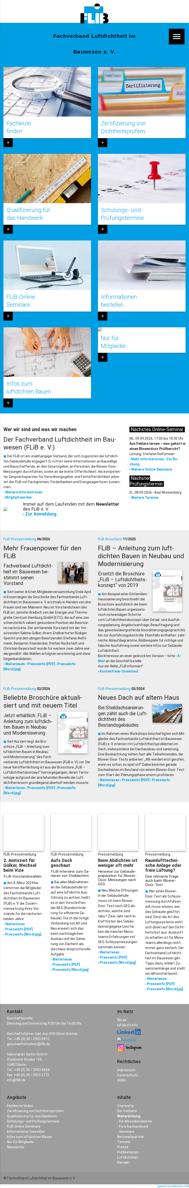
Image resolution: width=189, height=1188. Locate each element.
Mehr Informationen (147, 459)
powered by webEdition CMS (173, 1186)
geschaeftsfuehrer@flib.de (28, 1044)
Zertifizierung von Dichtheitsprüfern (35, 1111)
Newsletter (16, 1147)
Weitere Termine (144, 498)
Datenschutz (127, 1075)
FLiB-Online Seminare (23, 1126)
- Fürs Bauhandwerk (132, 1126)
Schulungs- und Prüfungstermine (33, 1121)
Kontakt (123, 1162)
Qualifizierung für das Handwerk (32, 1116)
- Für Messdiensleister (134, 1121)
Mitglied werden (18, 497)
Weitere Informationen (23, 492)
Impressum (126, 1070)
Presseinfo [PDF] (41, 664)
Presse (122, 1147)
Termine (123, 1142)
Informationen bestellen (26, 1132)
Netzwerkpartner (130, 1137)
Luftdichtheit (127, 1157)
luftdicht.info (127, 1025)
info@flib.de (16, 1080)
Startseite (125, 1106)
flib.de (121, 1020)
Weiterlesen (15, 664)
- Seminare (125, 1132)
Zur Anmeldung (41, 513)
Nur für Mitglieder (20, 1142)
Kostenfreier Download (119, 671)
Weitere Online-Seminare (151, 469)
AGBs (121, 1080)
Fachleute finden (20, 1106)
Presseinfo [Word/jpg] (23, 934)
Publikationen (128, 1152)
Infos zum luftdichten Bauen (29, 1137)
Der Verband (127, 1111)
